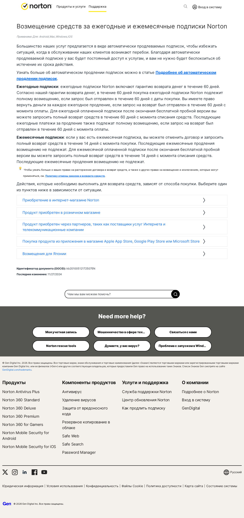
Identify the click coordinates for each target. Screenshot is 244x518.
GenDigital (191, 408)
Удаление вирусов (79, 400)
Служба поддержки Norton (147, 391)
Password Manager (79, 452)
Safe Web (70, 436)
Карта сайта (194, 486)
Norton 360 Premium (20, 416)
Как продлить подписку (143, 408)
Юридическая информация (22, 486)
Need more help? (122, 316)
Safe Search (72, 444)
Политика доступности (163, 486)
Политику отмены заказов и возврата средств (75, 175)
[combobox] (122, 294)
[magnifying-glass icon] (175, 294)
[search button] (186, 7)
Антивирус (72, 391)
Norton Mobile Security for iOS (29, 446)
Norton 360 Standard (20, 400)
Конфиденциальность (102, 486)
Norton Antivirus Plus (20, 391)
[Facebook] (34, 472)
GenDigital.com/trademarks (16, 369)
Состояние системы (221, 486)
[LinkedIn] (25, 472)
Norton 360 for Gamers (22, 424)
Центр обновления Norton (146, 400)
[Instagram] (15, 472)
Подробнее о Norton (200, 391)
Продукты (14, 382)
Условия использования (65, 486)
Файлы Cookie (132, 486)
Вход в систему (210, 7)
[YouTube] (44, 472)
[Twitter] (5, 472)
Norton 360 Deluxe (19, 408)
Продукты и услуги (71, 6)
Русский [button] (236, 472)
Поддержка (97, 6)
